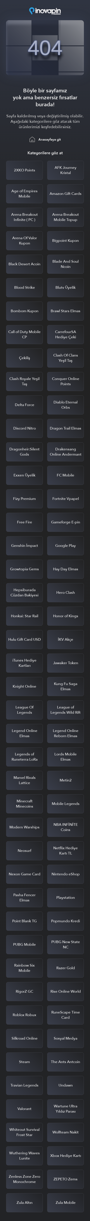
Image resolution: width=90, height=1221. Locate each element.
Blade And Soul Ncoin (65, 264)
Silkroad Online (25, 1038)
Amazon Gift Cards (65, 193)
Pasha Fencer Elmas (24, 898)
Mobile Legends (66, 803)
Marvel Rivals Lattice (25, 780)
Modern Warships (24, 827)
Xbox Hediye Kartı (65, 1155)
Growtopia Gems (24, 569)
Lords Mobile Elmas (65, 757)
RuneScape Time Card (65, 1015)
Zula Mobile (66, 1202)
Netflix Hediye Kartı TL (65, 851)
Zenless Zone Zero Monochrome (24, 1179)
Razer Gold (65, 968)
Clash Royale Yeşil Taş (24, 381)
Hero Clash (65, 592)
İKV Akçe (65, 639)
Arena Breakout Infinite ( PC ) (24, 217)
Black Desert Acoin (24, 264)
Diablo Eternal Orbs (66, 405)
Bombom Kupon (24, 311)
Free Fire (24, 522)
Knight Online (24, 686)
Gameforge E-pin (65, 522)
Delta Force (24, 404)
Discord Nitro (24, 428)
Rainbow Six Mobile (24, 968)
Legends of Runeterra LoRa (25, 757)
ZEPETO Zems (66, 1179)
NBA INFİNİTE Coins (66, 827)
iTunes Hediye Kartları (24, 663)
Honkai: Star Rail (24, 616)
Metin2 (66, 780)
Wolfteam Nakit (65, 1132)
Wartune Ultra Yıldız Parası (65, 1109)
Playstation (65, 897)
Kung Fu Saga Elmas (65, 686)
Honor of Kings (65, 616)
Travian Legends (24, 1085)
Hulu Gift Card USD (24, 639)
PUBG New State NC (65, 944)
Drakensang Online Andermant (65, 452)
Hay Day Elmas (65, 569)
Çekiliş (24, 357)
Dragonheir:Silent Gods (24, 452)
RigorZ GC (24, 991)
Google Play (65, 545)
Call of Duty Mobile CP (24, 334)
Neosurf (24, 850)
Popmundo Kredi (65, 921)
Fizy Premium (24, 498)
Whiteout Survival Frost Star (24, 1132)
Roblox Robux (24, 1014)
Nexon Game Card (24, 874)
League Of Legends (24, 710)
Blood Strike (24, 287)
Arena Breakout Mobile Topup (65, 217)
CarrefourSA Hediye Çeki (65, 334)
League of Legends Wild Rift (65, 710)
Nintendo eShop (66, 874)
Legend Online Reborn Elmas (65, 733)
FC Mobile (65, 475)
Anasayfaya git (49, 139)
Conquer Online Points (65, 381)
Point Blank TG (24, 921)
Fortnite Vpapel (65, 498)
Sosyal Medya (65, 1038)
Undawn (66, 1085)
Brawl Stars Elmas (65, 311)
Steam (24, 1061)
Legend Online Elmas (24, 733)
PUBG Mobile (24, 944)
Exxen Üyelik (24, 475)
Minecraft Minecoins (24, 804)
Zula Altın (25, 1202)
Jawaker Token (65, 662)
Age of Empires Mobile (24, 194)
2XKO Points (24, 170)
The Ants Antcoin (65, 1061)
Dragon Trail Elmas (65, 428)
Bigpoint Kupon (65, 240)
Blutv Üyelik (65, 287)
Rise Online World (65, 991)
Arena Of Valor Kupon (24, 241)
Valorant (24, 1108)
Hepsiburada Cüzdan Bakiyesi (24, 592)
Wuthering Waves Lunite (24, 1156)
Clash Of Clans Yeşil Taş (65, 358)
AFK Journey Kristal (65, 170)
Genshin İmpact (24, 545)
